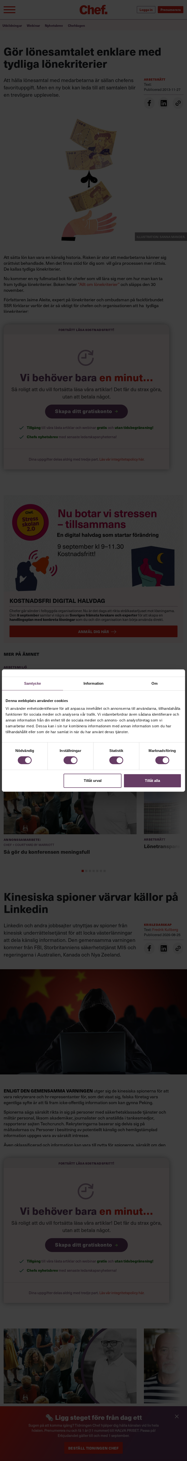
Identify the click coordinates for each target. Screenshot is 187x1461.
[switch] (70, 760)
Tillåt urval (93, 780)
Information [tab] (93, 683)
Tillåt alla (152, 780)
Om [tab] (154, 683)
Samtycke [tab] (32, 683)
